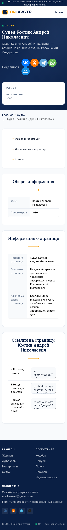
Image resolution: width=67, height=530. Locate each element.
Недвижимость (46, 477)
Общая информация (27, 138)
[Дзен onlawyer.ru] (30, 511)
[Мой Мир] (25, 71)
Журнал (7, 455)
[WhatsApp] (52, 63)
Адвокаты (9, 461)
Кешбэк (41, 455)
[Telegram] (43, 63)
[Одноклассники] (34, 63)
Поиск (40, 466)
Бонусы (41, 461)
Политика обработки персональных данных (32, 501)
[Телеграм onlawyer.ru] (22, 511)
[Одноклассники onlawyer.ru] (13, 511)
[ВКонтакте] (25, 63)
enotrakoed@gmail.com (17, 496)
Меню (59, 12)
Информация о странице (30, 149)
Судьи (21, 115)
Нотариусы (10, 466)
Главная (7, 115)
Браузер (41, 472)
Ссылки (19, 159)
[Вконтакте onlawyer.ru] (5, 511)
